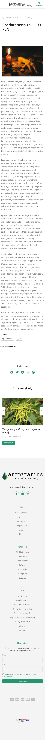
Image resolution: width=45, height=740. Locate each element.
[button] (11, 372)
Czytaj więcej (9, 443)
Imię (4, 655)
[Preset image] (22, 411)
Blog (30, 17)
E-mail (4, 665)
